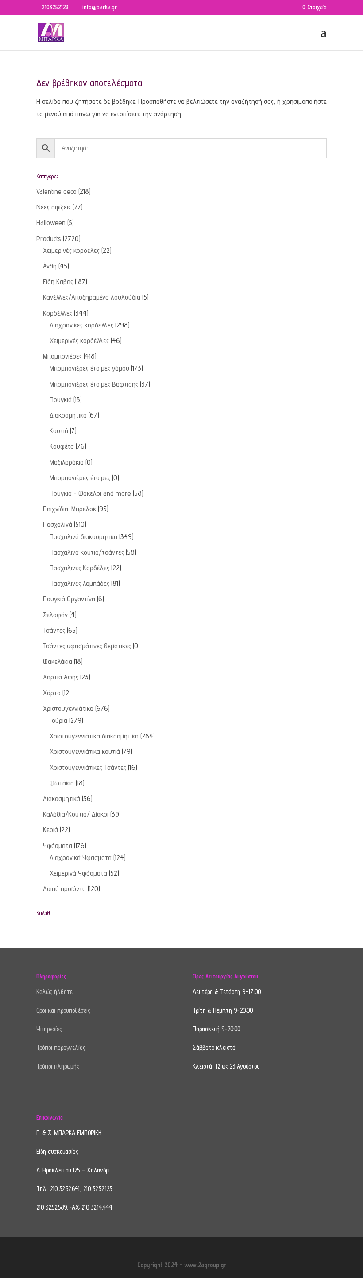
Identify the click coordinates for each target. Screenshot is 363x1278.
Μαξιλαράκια (67, 462)
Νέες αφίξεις (53, 207)
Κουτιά (59, 430)
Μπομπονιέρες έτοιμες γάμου (89, 368)
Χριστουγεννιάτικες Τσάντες (88, 767)
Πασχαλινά (57, 524)
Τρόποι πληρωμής (57, 1066)
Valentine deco (56, 191)
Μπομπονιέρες (62, 356)
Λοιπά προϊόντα (64, 888)
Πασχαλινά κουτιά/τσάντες (87, 552)
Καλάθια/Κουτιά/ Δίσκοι (75, 814)
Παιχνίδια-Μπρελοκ (69, 509)
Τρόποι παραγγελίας (60, 1047)
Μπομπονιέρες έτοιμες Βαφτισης (94, 384)
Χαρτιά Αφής (60, 677)
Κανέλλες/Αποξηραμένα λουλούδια (91, 297)
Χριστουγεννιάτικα (68, 708)
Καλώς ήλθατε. (54, 991)
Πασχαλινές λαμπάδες (79, 583)
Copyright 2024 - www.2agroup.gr (181, 1265)
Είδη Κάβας (58, 281)
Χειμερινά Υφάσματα (78, 873)
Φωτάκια (62, 783)
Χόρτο (52, 693)
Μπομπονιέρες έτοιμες (80, 477)
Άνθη (50, 266)
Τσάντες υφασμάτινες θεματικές (87, 646)
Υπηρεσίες (49, 1029)
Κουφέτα (62, 446)
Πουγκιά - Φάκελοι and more (90, 493)
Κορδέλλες (57, 313)
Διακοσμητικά (68, 415)
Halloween (51, 222)
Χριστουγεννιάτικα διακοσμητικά (94, 736)
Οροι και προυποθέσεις (63, 1010)
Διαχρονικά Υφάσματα (81, 857)
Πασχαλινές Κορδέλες (79, 568)
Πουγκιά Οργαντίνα (69, 599)
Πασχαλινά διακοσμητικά (83, 536)
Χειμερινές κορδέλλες (79, 340)
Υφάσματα (57, 845)
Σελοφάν (55, 615)
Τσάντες (54, 630)
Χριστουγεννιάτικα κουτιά (85, 751)
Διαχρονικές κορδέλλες (81, 325)
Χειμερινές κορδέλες (71, 250)
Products (48, 238)
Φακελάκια (57, 661)
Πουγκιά (61, 399)
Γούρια (58, 720)
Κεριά (50, 829)
